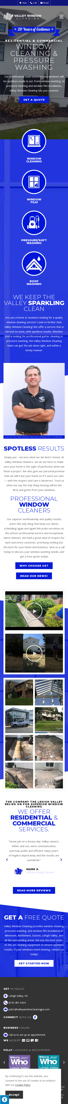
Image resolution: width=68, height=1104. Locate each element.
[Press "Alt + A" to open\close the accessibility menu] (4, 1099)
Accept (14, 1094)
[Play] (34, 610)
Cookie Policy (22, 1085)
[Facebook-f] (35, 1017)
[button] (7, 859)
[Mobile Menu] (62, 16)
